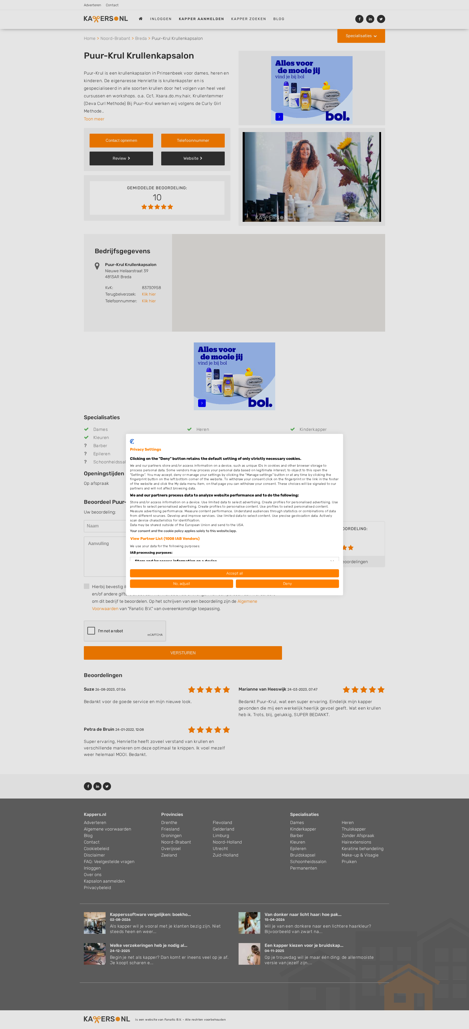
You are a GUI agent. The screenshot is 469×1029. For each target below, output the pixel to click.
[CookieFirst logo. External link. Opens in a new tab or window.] (132, 441)
